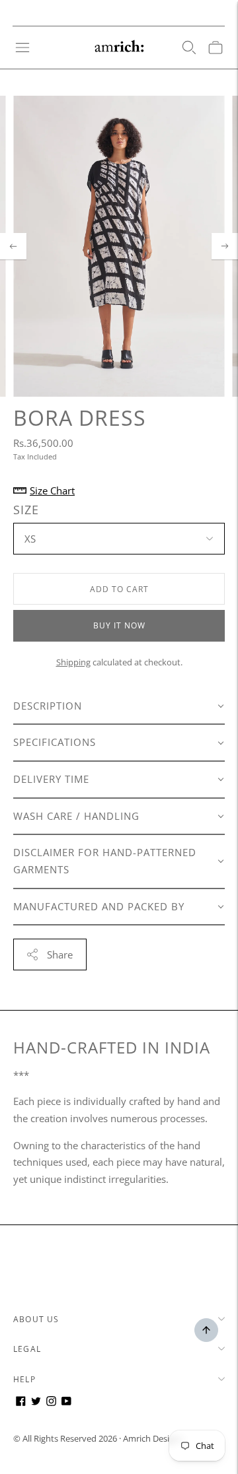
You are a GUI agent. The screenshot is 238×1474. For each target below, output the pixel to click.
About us (36, 1319)
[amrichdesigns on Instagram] (51, 1402)
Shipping (73, 662)
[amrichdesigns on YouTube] (66, 1402)
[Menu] (22, 47)
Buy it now (119, 625)
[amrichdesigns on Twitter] (36, 1402)
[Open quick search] (189, 47)
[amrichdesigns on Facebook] (21, 1402)
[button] (119, 706)
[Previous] (13, 246)
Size (26, 510)
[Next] (225, 246)
